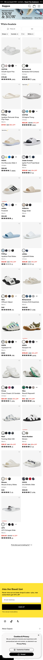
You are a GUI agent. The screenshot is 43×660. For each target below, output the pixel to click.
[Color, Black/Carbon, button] (12, 204)
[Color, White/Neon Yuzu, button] (6, 157)
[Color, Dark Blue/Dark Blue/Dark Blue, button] (26, 250)
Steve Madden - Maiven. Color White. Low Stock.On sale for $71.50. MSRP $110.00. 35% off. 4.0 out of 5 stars (32, 426)
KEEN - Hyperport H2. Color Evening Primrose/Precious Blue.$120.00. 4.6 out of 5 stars (11, 335)
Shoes (4, 34)
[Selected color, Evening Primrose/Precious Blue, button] (3, 341)
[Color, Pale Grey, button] (9, 250)
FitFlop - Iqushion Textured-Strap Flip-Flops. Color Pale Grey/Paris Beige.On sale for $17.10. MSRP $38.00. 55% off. (11, 104)
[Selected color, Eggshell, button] (23, 296)
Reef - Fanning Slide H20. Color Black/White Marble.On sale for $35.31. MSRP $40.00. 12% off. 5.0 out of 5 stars (11, 426)
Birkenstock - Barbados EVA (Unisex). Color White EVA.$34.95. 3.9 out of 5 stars (32, 59)
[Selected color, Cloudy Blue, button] (3, 250)
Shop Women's (27, 18)
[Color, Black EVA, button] (26, 65)
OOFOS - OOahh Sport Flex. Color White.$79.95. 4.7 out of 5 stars (11, 59)
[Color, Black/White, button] (26, 478)
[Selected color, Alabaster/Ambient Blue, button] (3, 157)
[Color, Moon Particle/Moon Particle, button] (33, 387)
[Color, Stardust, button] (6, 65)
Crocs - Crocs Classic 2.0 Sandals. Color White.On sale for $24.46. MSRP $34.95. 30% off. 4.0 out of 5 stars (11, 380)
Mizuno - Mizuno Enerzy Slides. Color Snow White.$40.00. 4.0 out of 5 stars (11, 472)
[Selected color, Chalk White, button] (23, 204)
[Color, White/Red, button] (6, 524)
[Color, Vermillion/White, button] (30, 478)
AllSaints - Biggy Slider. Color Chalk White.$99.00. (32, 198)
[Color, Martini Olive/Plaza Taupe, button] (6, 341)
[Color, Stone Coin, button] (33, 296)
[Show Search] (29, 6)
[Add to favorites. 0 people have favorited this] (19, 39)
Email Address (9, 600)
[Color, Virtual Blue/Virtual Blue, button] (9, 157)
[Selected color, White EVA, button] (23, 65)
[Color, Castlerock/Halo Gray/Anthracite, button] (30, 157)
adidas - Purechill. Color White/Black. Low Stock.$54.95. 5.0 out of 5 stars (11, 198)
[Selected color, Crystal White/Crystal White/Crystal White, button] (23, 250)
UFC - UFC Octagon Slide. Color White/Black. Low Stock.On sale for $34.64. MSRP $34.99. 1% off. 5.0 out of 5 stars (11, 517)
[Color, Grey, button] (12, 433)
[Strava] (18, 621)
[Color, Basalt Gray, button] (30, 296)
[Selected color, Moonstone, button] (23, 111)
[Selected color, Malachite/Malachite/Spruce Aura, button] (23, 387)
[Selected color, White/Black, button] (3, 204)
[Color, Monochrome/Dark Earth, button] (26, 341)
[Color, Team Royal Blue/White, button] (6, 204)
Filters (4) (12, 29)
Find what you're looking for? (20, 545)
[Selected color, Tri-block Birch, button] (23, 341)
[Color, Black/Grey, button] (9, 524)
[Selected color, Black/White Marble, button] (3, 433)
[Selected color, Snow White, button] (3, 478)
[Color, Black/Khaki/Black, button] (12, 296)
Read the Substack (31, 2)
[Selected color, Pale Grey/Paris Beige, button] (3, 111)
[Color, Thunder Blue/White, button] (9, 296)
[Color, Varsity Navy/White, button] (33, 478)
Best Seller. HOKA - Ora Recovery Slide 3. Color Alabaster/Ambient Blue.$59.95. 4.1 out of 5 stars (11, 151)
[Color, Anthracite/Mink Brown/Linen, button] (6, 296)
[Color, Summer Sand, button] (6, 478)
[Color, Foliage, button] (30, 111)
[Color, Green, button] (26, 433)
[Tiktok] (11, 621)
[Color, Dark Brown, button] (26, 204)
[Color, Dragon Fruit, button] (9, 387)
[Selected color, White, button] (3, 65)
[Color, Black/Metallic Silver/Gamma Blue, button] (26, 387)
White (30, 34)
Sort (32, 29)
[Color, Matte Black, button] (12, 65)
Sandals (13, 34)
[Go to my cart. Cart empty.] (34, 6)
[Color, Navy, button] (12, 387)
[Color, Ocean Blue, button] (26, 111)
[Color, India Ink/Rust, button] (30, 341)
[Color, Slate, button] (9, 65)
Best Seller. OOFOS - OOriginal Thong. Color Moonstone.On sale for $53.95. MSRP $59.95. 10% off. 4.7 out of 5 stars (32, 104)
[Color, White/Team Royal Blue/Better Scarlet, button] (9, 204)
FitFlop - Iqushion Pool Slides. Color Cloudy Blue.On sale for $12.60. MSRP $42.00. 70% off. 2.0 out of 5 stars (11, 243)
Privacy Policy (21, 644)
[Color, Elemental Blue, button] (26, 296)
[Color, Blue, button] (9, 433)
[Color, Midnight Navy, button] (9, 111)
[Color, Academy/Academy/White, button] (33, 157)
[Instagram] (5, 621)
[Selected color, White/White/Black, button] (23, 157)
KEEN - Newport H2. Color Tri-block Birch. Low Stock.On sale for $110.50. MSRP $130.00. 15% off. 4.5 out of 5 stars (32, 335)
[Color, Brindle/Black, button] (12, 341)
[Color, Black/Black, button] (12, 157)
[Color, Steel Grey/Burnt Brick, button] (9, 341)
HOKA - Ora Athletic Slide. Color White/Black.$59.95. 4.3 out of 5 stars (32, 472)
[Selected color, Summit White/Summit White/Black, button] (3, 296)
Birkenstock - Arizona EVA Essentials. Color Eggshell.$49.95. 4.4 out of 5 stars (32, 289)
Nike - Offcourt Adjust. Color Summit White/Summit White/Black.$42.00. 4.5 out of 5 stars (11, 289)
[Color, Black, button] (30, 204)
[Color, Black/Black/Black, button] (26, 157)
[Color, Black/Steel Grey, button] (33, 341)
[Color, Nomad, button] (33, 111)
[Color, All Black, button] (6, 111)
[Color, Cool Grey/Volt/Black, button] (30, 387)
